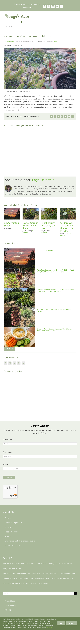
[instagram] (48, 6)
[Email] (72, 116)
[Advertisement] (40, 394)
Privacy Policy (10, 605)
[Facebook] (51, 116)
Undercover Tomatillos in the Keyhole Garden (67, 227)
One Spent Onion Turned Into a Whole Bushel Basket (54, 310)
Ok (61, 623)
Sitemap (7, 610)
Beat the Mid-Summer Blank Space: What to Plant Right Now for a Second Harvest (55, 291)
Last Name (7, 452)
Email (6, 464)
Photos (55, 41)
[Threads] (62, 116)
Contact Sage (9, 601)
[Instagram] (10, 363)
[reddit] (61, 6)
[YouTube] (23, 363)
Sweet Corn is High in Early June (30, 226)
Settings (48, 627)
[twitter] (53, 6)
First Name (7, 439)
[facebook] (44, 6)
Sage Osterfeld (10, 41)
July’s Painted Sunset (11, 224)
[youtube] (57, 6)
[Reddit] (58, 116)
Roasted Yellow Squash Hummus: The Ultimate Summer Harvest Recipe (54, 330)
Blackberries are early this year (48, 226)
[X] (55, 116)
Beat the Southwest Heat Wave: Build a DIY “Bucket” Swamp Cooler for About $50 (38, 563)
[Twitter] (14, 363)
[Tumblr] (65, 116)
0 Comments (9, 229)
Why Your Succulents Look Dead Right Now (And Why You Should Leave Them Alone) (55, 271)
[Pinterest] (69, 116)
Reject (71, 623)
